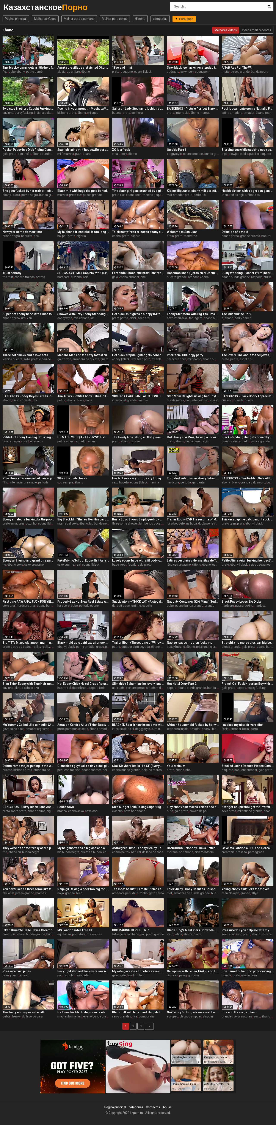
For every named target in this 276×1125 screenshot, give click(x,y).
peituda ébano (89, 605)
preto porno (120, 318)
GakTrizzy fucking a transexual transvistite (193, 1012)
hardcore (63, 277)
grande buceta (250, 236)
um (23, 318)
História (140, 18)
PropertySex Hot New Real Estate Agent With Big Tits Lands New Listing (83, 601)
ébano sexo (15, 564)
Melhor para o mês (114, 18)
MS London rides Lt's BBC (75, 930)
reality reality (41, 646)
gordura (193, 975)
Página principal (16, 18)
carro (254, 729)
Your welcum (176, 766)
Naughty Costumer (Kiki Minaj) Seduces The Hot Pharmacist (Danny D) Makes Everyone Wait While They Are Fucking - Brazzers (193, 601)
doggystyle (174, 153)
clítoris (196, 564)
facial (225, 729)
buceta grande (177, 277)
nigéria (81, 236)
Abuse (167, 1107)
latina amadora (232, 112)
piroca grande (240, 71)
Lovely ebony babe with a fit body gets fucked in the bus (138, 560)
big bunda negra (100, 523)
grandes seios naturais (237, 1016)
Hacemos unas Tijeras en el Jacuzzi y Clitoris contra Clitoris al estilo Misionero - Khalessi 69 (193, 273)
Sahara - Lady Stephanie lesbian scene (138, 108)
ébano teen (263, 112)
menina (154, 482)
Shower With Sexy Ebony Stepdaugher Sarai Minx (83, 314)
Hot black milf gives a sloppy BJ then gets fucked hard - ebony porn (138, 314)
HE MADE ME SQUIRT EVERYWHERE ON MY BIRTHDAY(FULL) (83, 437)
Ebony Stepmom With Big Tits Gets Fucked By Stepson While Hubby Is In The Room (193, 314)
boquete (27, 236)
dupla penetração (197, 441)
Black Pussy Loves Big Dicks (242, 601)
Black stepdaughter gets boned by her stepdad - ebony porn (247, 437)
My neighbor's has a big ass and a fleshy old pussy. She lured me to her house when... (83, 848)
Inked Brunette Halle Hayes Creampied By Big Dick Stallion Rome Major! (28, 930)
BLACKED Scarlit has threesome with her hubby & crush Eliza (138, 724)
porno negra (29, 195)
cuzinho (8, 112)
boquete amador (245, 770)
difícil (132, 318)
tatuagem (195, 318)
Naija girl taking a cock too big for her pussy (83, 889)
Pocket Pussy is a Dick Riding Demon (28, 149)
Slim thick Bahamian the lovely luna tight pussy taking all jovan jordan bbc (138, 683)
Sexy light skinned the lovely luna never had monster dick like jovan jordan (83, 971)
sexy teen (187, 71)
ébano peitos (36, 811)
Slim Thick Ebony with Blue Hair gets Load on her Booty (28, 683)
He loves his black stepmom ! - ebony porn (83, 1012)
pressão (241, 852)
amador (249, 112)
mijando (92, 112)
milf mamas (65, 153)
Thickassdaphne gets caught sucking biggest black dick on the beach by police (247, 519)
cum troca (158, 729)
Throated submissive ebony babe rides (193, 478)
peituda (43, 482)
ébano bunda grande (47, 153)
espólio (135, 236)
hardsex (260, 605)
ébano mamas (200, 112)
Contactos (153, 1107)
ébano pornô (230, 236)
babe (74, 605)
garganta (198, 482)
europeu (172, 1016)
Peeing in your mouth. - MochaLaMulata (83, 108)
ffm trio (138, 975)
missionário (81, 318)
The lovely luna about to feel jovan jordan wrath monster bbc (247, 355)
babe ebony (17, 71)
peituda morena (152, 770)
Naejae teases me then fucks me (189, 642)
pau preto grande (152, 934)
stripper (208, 1016)
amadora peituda (124, 893)
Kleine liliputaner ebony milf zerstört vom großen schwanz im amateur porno (193, 190)
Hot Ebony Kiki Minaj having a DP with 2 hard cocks (193, 437)
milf (169, 893)
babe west (119, 564)
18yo (254, 893)
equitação (24, 153)
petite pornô (34, 71)
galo (115, 277)
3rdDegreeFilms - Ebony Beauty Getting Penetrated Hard (138, 848)
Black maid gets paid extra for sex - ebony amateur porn (83, 642)
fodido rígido (237, 195)
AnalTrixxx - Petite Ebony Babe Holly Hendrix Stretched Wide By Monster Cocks (83, 396)
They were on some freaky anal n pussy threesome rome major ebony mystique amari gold (28, 848)
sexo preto (229, 811)
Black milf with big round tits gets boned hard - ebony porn (138, 1012)
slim (17, 687)
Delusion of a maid (235, 232)
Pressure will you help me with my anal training (247, 930)
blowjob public (238, 153)
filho (5, 482)
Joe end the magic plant (239, 1012)
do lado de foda (152, 852)
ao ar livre (73, 71)
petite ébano (66, 441)
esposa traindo (24, 277)
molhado (133, 934)
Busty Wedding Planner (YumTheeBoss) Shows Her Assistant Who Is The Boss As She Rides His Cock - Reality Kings (247, 273)
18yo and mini (122, 67)
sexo (257, 1016)
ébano (85, 71)
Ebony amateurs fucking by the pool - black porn (28, 519)
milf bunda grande (249, 811)
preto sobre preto (14, 811)
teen (225, 195)
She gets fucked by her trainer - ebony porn (28, 190)
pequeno (127, 71)
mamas (62, 195)
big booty (53, 811)
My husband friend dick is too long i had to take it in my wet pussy (83, 232)
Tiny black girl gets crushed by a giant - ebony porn (138, 190)
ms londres (94, 934)
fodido (132, 564)
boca (88, 400)
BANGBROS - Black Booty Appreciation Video (247, 396)
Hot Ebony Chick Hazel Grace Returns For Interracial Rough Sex (83, 683)
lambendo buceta (151, 523)
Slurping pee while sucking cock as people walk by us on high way (247, 149)
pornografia (230, 441)
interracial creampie (23, 482)
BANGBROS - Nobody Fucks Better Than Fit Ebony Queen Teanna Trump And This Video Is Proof (193, 848)
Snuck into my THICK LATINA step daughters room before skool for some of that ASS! (138, 601)
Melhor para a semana (79, 18)
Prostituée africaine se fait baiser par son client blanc (28, 478)
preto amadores (14, 523)
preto (115, 71)
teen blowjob (230, 893)
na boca (191, 523)
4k (92, 318)
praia (170, 236)
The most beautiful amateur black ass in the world (138, 889)
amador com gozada (135, 646)
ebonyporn (202, 71)
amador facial (240, 729)
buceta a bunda (91, 852)
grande (132, 400)
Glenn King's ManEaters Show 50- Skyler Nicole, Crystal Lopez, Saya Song (193, 930)
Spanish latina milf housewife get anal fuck (83, 149)
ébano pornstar (262, 934)
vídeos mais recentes (256, 30)
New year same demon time (22, 232)
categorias (160, 18)
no (59, 236)
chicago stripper (190, 1016)
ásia (86, 277)
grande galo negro (252, 482)
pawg (183, 975)
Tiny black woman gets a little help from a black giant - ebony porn (28, 67)
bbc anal (8, 893)
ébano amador (193, 153)
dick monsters (204, 852)
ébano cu (254, 195)
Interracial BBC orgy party (185, 355)
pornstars (78, 934)
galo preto (9, 153)
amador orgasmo (37, 729)
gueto (104, 359)
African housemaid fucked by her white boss (193, 724)
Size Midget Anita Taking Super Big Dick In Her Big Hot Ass (138, 807)
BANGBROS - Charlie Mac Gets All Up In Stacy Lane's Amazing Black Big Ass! (247, 478)
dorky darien (243, 318)
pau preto (68, 236)
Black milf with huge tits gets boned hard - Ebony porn (83, 190)
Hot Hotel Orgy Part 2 (181, 683)
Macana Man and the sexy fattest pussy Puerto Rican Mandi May (83, 355)
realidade (82, 975)
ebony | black (143, 71)
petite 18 (200, 195)
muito (226, 71)
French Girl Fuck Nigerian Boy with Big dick (247, 683)
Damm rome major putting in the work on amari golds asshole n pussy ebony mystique (28, 766)
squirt (25, 441)
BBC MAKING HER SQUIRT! (130, 930)
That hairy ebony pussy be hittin (24, 1012)
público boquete (260, 153)
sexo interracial (177, 318)
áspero (171, 687)
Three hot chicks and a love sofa (25, 355)
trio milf (8, 277)
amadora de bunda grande (192, 893)
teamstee (190, 236)
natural (266, 236)
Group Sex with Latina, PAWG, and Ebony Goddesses (193, 971)
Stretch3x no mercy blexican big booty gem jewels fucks (247, 642)
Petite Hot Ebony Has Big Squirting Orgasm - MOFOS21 (28, 437)
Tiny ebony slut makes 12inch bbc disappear (193, 807)
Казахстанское (15, 7)
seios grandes (121, 1016)
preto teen (229, 523)
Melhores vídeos (45, 18)
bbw (127, 811)
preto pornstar (67, 729)
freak (115, 153)
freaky (16, 1016)
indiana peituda (44, 112)
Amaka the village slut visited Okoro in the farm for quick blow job (83, 67)
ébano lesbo (210, 564)
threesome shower (125, 523)
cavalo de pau (199, 811)
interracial (182, 112)
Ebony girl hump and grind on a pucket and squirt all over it (28, 560)
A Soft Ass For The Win (237, 67)
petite (234, 359)
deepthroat (80, 687)
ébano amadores (162, 646)
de (114, 605)
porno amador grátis (90, 646)
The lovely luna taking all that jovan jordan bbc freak (138, 437)
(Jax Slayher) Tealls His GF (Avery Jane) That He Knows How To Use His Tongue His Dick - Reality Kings (138, 766)
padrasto (173, 71)
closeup (117, 811)
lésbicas (172, 975)
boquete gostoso (197, 400)
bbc (143, 277)
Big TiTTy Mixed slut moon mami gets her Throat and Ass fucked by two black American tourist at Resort (28, 642)
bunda (249, 400)
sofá (27, 359)
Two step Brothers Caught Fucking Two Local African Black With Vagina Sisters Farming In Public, (28, 108)
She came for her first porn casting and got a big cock (247, 971)
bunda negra (259, 71)
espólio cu (246, 359)
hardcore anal (26, 605)
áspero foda (97, 687)
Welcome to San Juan (182, 232)
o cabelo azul (30, 687)
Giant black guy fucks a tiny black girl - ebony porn (83, 766)
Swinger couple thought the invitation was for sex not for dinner (247, 807)
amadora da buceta (85, 359)
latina (178, 934)
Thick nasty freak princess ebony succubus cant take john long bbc (138, 232)
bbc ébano (138, 811)
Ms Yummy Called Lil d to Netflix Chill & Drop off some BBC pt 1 (28, 724)
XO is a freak (121, 149)
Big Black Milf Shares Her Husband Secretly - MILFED (83, 519)
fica (5, 71)
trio (5, 852)
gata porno (156, 893)
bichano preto (66, 112)
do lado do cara (32, 1016)
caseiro (83, 729)
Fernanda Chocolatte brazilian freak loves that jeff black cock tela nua (138, 273)
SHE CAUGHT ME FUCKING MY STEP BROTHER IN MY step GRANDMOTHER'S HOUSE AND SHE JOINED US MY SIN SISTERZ (83, 273)
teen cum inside (177, 729)
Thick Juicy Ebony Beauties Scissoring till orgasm (193, 889)
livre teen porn (140, 359)
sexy (124, 153)
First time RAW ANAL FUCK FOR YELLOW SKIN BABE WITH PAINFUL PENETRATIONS (28, 601)
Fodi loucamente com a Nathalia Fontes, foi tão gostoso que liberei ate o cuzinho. (247, 108)
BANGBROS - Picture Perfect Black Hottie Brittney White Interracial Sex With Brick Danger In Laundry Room (193, 108)
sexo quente (65, 564)
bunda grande (213, 153)
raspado (256, 277)
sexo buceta (120, 482)
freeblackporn (161, 359)
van (29, 318)
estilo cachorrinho (129, 605)
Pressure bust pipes (17, 971)
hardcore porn (176, 359)
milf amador (175, 195)
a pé (224, 153)
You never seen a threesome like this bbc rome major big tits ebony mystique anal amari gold (28, 889)
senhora (137, 112)
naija (60, 893)
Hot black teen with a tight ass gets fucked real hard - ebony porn (247, 190)
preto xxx (75, 195)
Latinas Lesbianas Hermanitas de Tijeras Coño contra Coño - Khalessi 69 (193, 560)
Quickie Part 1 (176, 149)
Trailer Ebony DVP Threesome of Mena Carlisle (193, 519)
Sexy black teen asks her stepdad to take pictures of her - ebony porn (193, 67)
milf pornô (194, 359)
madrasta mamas (69, 1016)
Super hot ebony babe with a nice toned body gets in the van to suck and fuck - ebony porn (28, 314)
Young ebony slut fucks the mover (245, 889)
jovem (14, 975)
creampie (66, 482)
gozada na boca (13, 729)
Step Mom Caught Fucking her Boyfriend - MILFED (193, 396)
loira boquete (176, 523)
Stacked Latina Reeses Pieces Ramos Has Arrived (247, 766)
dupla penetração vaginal (215, 523)
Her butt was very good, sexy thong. (137, 478)
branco (62, 811)
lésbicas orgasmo (179, 564)
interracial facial (123, 729)
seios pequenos (259, 564)
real (78, 564)
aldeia (61, 71)
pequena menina (68, 770)
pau (36, 236)
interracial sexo (67, 523)
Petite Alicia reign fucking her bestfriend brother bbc (247, 560)
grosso (135, 441)
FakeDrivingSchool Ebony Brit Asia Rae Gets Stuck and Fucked (83, 560)
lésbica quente (12, 359)
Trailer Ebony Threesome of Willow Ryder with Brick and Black (138, 642)
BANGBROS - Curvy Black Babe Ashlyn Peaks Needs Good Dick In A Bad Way (28, 807)
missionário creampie (211, 646)
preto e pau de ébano (45, 359)
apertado (118, 687)
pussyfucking (24, 112)
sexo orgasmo (34, 564)
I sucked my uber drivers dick (242, 724)
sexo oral (144, 318)
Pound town (65, 807)
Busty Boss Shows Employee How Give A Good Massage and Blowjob (138, 519)
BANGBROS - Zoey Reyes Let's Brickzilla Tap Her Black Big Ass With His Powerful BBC (28, 396)
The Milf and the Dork (236, 314)
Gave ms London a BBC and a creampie (247, 848)
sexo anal (9, 605)
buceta (117, 112)
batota (40, 277)
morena (172, 852)
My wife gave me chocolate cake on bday (138, 971)
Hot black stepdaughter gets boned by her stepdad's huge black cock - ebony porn (138, 355)
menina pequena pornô (158, 195)
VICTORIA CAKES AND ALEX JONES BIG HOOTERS (138, 396)
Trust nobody (12, 273)
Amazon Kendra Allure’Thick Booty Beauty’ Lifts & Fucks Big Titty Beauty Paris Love (83, 724)
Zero (170, 934)
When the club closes (72, 478)
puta (78, 153)
